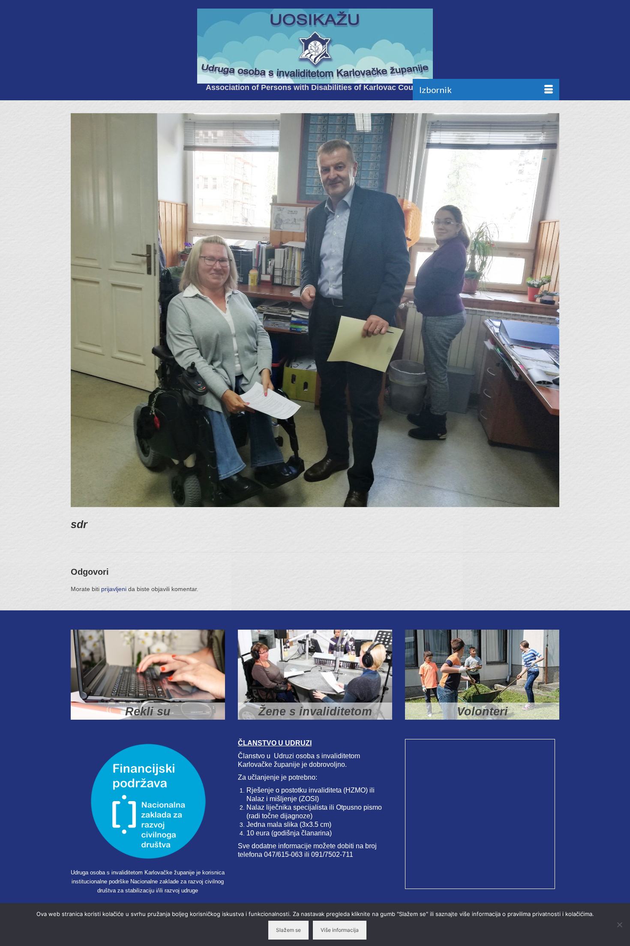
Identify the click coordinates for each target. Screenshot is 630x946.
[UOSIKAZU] (315, 46)
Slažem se (288, 930)
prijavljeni (113, 589)
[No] (619, 924)
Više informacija (340, 930)
